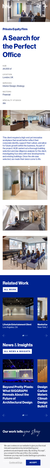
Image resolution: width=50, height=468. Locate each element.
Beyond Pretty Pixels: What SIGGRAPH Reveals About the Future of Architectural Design (18, 394)
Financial (6, 94)
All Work (10, 289)
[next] (46, 335)
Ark (4, 103)
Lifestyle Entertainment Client (17, 324)
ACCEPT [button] (33, 462)
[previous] (4, 335)
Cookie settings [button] (15, 462)
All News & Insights (17, 351)
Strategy (21, 86)
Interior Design (9, 86)
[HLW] (7, 6)
